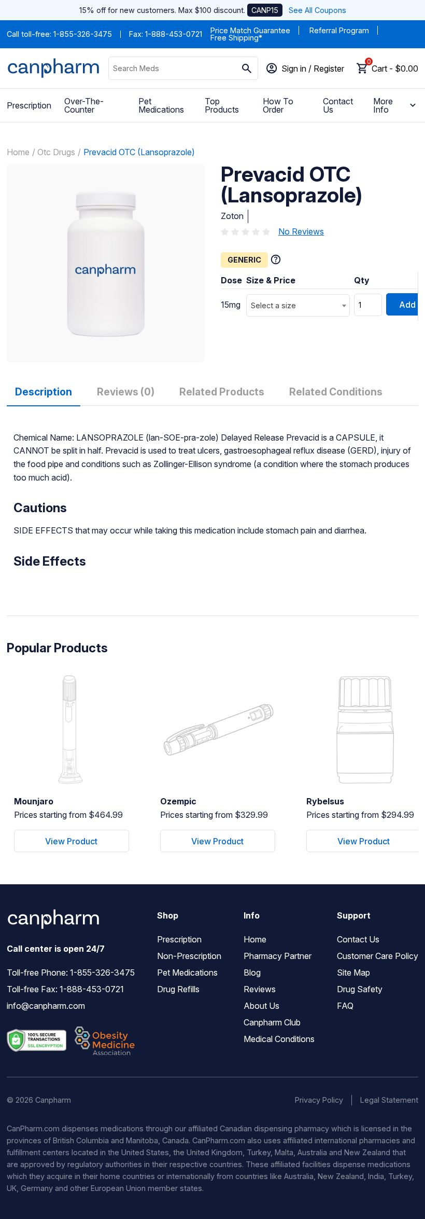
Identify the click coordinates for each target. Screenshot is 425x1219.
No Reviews (301, 231)
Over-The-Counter (84, 105)
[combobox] (298, 305)
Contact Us (338, 105)
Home (18, 152)
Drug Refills (178, 989)
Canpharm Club (272, 1022)
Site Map (353, 972)
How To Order (278, 105)
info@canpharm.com (46, 1006)
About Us (261, 1006)
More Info (383, 105)
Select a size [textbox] (273, 305)
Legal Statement (389, 1099)
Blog (252, 972)
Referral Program (339, 30)
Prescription (29, 105)
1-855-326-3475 (82, 34)
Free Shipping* (236, 37)
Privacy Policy (319, 1099)
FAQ (345, 1006)
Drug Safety (359, 989)
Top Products (222, 105)
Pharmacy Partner (277, 956)
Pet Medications (161, 105)
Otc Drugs (56, 152)
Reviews (260, 989)
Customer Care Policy (377, 956)
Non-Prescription (189, 956)
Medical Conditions (279, 1039)
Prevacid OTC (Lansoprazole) (139, 152)
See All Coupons (317, 10)
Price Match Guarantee (250, 30)
